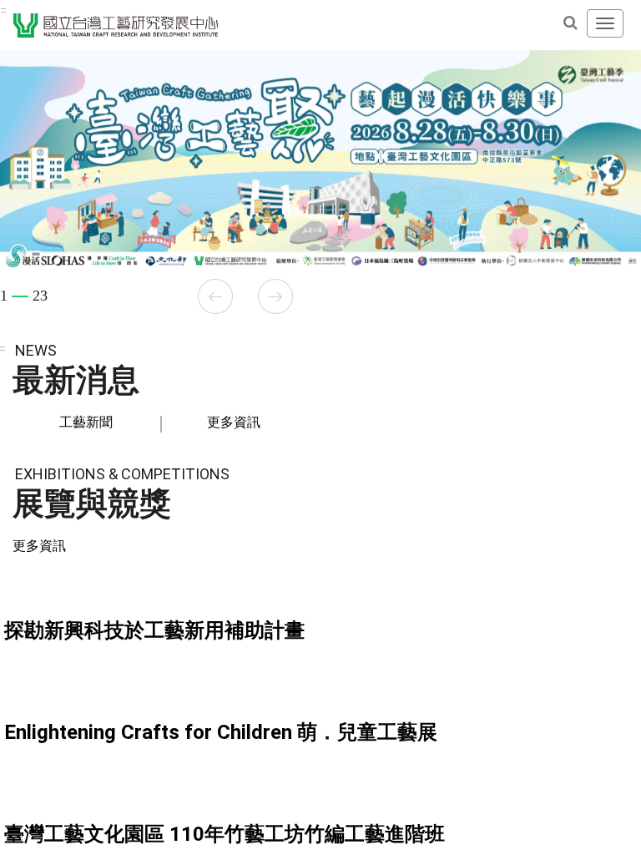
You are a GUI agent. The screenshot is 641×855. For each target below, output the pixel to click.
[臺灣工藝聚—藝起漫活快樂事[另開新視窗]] (320, 160)
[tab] (86, 422)
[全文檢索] (570, 22)
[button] (215, 296)
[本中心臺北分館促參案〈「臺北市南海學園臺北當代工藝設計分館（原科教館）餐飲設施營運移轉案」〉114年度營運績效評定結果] (320, 769)
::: (3, 10)
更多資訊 (233, 422)
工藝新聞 (86, 422)
